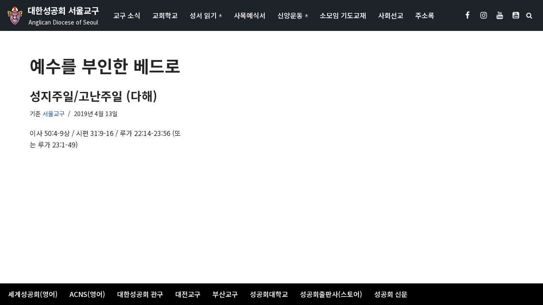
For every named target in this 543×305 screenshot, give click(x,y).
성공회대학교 (269, 294)
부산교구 (225, 294)
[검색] (529, 15)
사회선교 (390, 15)
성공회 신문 (391, 294)
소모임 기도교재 (343, 15)
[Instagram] (484, 15)
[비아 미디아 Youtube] (516, 15)
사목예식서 (250, 15)
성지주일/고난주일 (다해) (93, 95)
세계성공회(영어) (33, 294)
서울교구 (53, 113)
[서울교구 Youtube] (500, 15)
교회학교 (165, 15)
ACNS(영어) (87, 294)
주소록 (424, 15)
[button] (220, 15)
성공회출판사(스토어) (331, 294)
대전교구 (188, 294)
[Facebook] (467, 15)
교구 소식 (126, 15)
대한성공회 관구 (140, 294)
